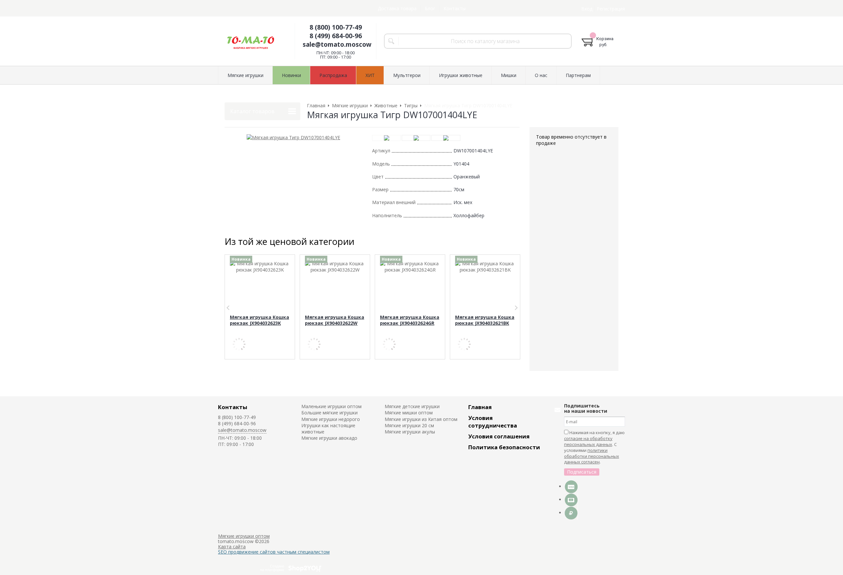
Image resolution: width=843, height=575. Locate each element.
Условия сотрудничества (492, 421)
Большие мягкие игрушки (329, 412)
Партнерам (578, 75)
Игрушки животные (460, 75)
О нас (541, 75)
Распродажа (333, 75)
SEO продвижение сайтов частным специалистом (274, 552)
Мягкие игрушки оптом (244, 536)
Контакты (455, 8)
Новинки (291, 75)
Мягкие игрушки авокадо (329, 438)
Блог (430, 8)
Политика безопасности (504, 447)
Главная (480, 407)
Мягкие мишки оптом (409, 412)
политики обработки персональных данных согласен (591, 456)
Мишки (508, 75)
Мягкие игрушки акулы (410, 432)
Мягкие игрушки (245, 75)
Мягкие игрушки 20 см (409, 425)
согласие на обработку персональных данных (588, 441)
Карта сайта (232, 546)
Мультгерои (407, 75)
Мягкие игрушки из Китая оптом (421, 419)
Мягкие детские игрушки (412, 406)
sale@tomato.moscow (337, 44)
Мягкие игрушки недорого (330, 419)
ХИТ (370, 75)
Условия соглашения (499, 436)
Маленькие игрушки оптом (331, 406)
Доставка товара (397, 8)
